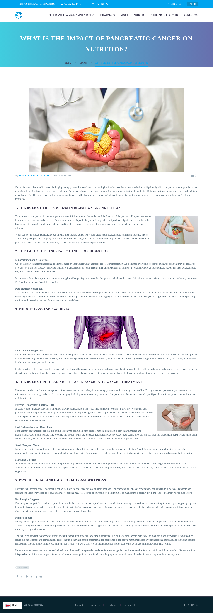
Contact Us (191, 15)
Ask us (193, 4)
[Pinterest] (26, 576)
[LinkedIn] (36, 576)
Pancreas (45, 175)
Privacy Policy (131, 605)
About (124, 15)
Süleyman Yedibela (28, 175)
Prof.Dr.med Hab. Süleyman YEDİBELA (71, 15)
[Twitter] (97, 4)
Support (79, 605)
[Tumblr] (31, 576)
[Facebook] (93, 4)
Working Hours (174, 4)
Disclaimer (112, 605)
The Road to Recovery (164, 15)
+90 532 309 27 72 (72, 4)
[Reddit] (40, 576)
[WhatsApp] (107, 4)
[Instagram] (102, 4)
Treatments (107, 15)
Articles (139, 15)
